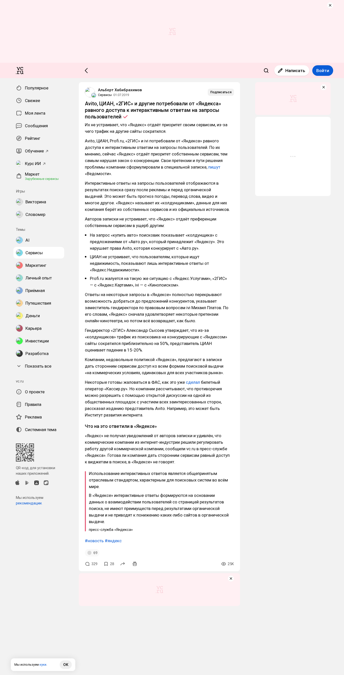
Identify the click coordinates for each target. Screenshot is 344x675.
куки (43, 664)
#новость (94, 540)
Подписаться (220, 92)
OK (65, 664)
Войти (322, 70)
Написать (295, 70)
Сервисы (105, 95)
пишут (214, 167)
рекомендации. (29, 503)
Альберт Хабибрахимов (120, 90)
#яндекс (113, 540)
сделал (193, 382)
